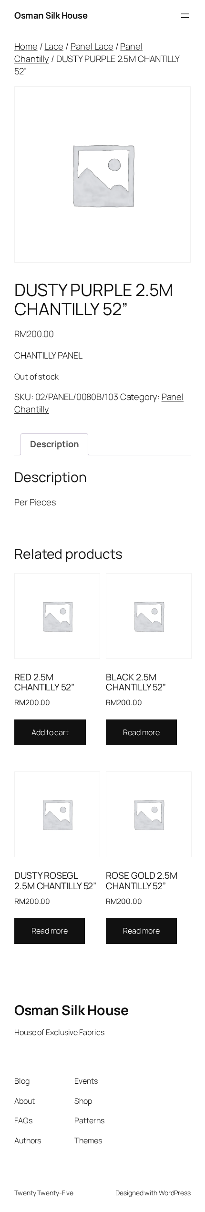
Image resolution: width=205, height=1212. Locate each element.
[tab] (54, 444)
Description (54, 444)
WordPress (175, 1192)
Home (26, 46)
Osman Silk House (50, 15)
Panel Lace (92, 46)
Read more (141, 732)
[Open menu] (185, 15)
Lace (53, 46)
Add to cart (50, 732)
